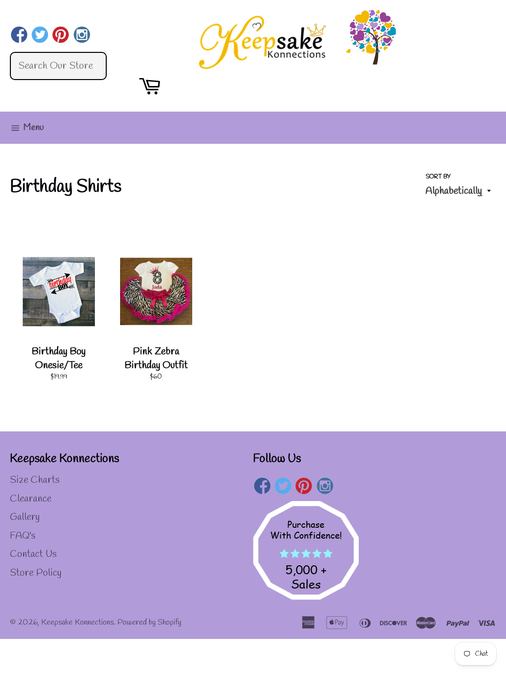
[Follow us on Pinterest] (61, 36)
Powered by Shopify (149, 622)
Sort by (438, 177)
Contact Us (33, 554)
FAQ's (23, 536)
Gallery (25, 517)
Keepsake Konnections (77, 622)
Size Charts (35, 480)
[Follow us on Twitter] (40, 36)
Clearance (30, 499)
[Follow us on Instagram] (82, 36)
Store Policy (35, 573)
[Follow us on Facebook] (19, 36)
